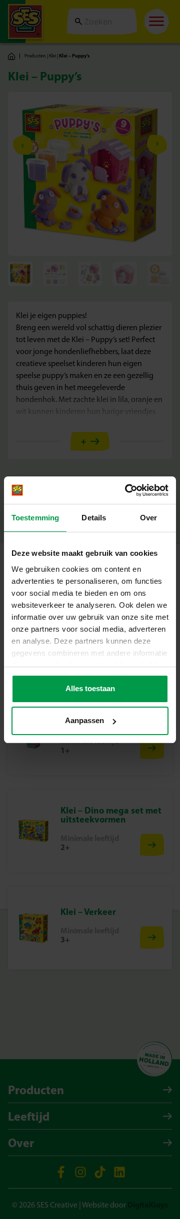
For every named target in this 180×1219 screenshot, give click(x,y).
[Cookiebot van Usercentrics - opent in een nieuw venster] (127, 490)
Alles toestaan (90, 688)
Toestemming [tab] (35, 517)
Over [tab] (148, 517)
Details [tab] (94, 517)
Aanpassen (84, 720)
